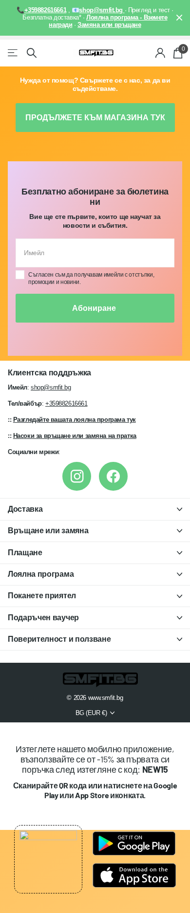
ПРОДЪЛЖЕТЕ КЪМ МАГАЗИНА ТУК (95, 117)
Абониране (95, 308)
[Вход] (160, 53)
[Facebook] (113, 476)
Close (179, 18)
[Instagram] (76, 476)
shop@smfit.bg (51, 387)
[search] (32, 53)
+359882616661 (66, 403)
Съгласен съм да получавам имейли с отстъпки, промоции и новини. (91, 278)
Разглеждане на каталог (13, 53)
